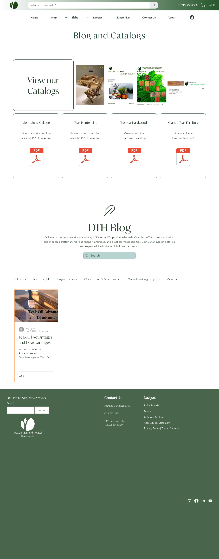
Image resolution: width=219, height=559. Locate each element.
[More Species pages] (111, 17)
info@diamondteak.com (117, 405)
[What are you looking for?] (154, 5)
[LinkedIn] (203, 501)
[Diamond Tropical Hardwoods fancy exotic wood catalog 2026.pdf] (134, 157)
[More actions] (53, 329)
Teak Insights (41, 279)
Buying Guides (67, 279)
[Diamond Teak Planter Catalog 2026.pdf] (85, 157)
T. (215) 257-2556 (187, 5)
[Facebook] (196, 501)
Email (10, 403)
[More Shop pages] (66, 17)
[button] (209, 5)
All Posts (20, 279)
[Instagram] (190, 501)
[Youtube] (210, 501)
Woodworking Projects (144, 279)
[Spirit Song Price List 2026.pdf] (36, 157)
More (170, 279)
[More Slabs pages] (87, 17)
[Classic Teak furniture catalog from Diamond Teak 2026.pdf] (183, 157)
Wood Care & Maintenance (102, 279)
